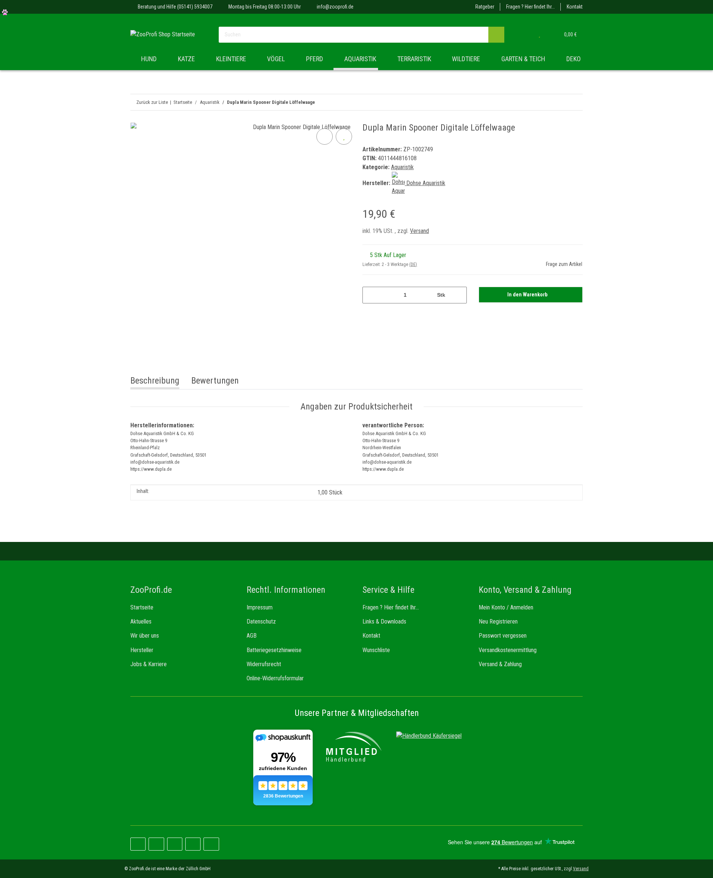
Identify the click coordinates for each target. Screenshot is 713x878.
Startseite (141, 607)
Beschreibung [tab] (154, 380)
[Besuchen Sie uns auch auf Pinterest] (156, 844)
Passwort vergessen (503, 635)
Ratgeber (484, 7)
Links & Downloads (384, 621)
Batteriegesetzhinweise (274, 650)
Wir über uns (144, 635)
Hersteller (141, 650)
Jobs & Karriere (148, 664)
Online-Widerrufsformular (275, 678)
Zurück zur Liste (152, 102)
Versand (419, 230)
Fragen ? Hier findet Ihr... (530, 7)
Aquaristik (402, 167)
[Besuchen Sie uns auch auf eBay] (211, 844)
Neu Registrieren (498, 621)
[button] (524, 34)
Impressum (260, 607)
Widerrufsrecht (264, 664)
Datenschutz (261, 621)
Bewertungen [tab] (215, 380)
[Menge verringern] (371, 295)
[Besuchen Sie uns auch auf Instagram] (174, 844)
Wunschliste (376, 650)
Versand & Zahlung (500, 664)
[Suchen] (496, 35)
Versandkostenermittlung (508, 650)
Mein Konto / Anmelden (506, 607)
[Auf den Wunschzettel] (344, 136)
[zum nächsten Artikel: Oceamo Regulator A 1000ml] (559, 102)
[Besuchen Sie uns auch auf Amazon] (193, 844)
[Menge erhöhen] (458, 295)
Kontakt (575, 7)
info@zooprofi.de (335, 7)
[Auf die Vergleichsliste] (324, 136)
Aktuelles (141, 621)
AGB (252, 635)
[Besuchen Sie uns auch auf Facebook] (138, 844)
